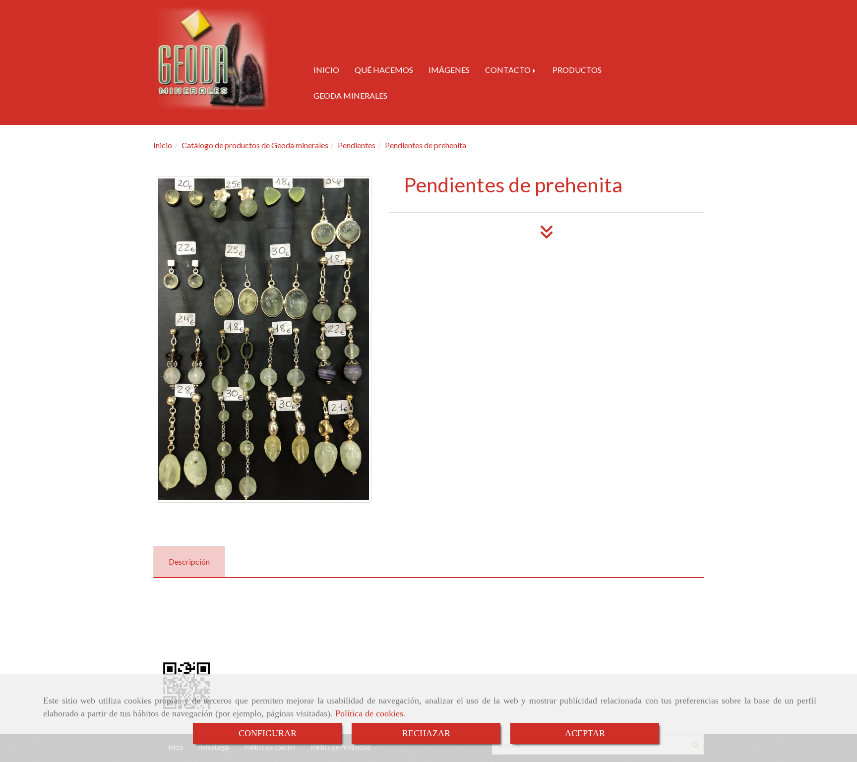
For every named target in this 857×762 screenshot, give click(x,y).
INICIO (326, 69)
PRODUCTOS (577, 69)
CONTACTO (508, 69)
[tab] (189, 562)
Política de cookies (369, 713)
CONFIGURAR (268, 733)
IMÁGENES (449, 69)
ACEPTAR (585, 733)
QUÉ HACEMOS (384, 69)
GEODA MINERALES (350, 95)
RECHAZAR (426, 733)
